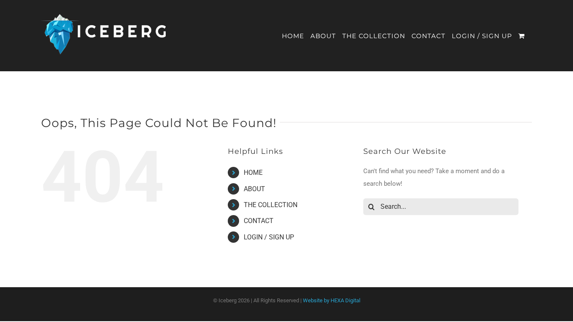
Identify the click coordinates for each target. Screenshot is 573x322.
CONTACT (258, 221)
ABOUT (254, 189)
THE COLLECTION (270, 205)
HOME (253, 173)
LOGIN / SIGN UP (269, 237)
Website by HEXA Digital (331, 300)
